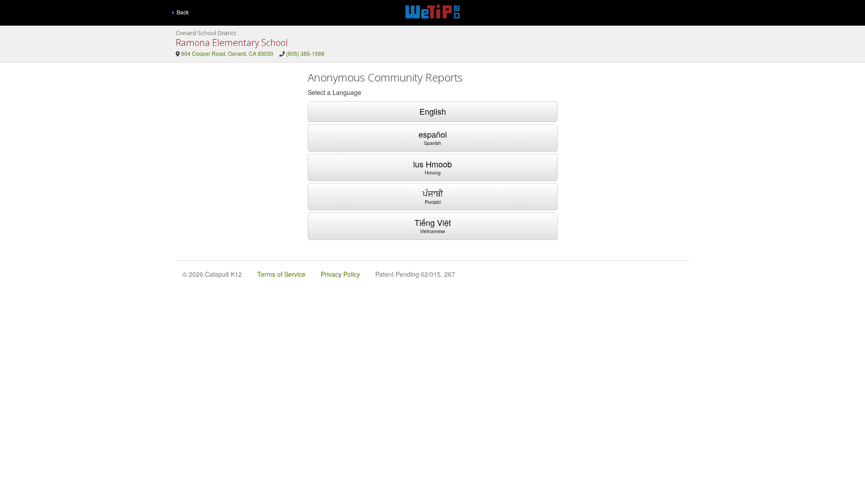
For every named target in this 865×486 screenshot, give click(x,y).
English (432, 111)
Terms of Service (281, 274)
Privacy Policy (340, 274)
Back (181, 12)
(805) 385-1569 (305, 53)
